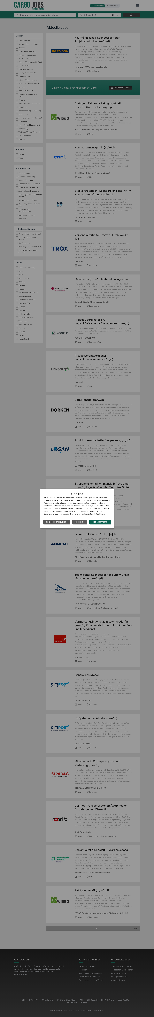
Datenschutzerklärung (96, 514)
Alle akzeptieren (100, 522)
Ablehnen (79, 522)
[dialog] (77, 508)
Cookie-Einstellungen (56, 522)
